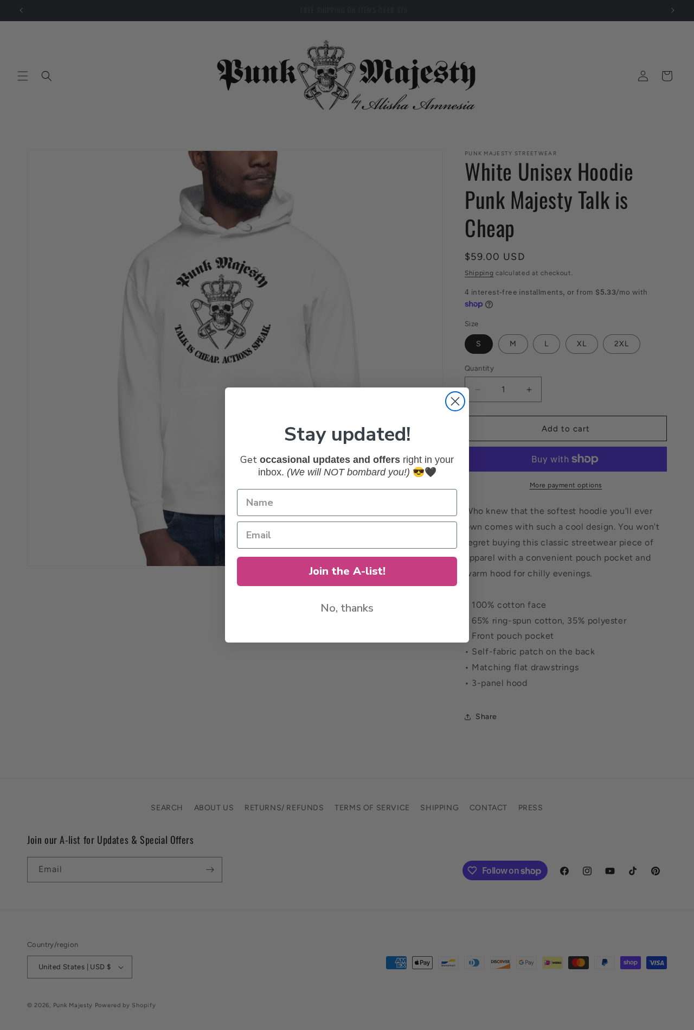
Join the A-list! (347, 571)
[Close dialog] (455, 401)
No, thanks (347, 608)
